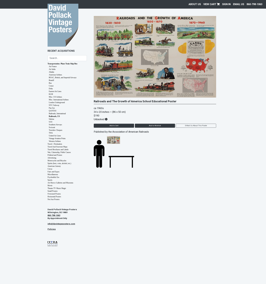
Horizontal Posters (54, 197)
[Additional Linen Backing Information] (106, 119)
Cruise (51, 86)
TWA (51, 133)
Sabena (51, 119)
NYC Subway (54, 105)
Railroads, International (57, 113)
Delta (51, 89)
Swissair (52, 127)
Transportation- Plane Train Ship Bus (62, 64)
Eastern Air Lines (55, 91)
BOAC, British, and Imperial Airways (63, 77)
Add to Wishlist (155, 125)
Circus (50, 169)
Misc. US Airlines (55, 97)
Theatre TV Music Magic (57, 188)
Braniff (51, 80)
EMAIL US (238, 4)
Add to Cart (113, 125)
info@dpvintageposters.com (61, 223)
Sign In (226, 4)
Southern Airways (55, 125)
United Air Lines (55, 136)
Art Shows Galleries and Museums (60, 183)
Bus (50, 83)
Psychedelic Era (53, 177)
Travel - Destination (55, 144)
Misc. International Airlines (59, 100)
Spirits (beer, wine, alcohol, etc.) (59, 163)
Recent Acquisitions (61, 51)
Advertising (52, 158)
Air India (52, 69)
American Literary (54, 166)
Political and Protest (55, 155)
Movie (50, 185)
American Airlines (55, 75)
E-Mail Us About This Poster (196, 125)
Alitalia (51, 72)
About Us (195, 4)
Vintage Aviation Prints (57, 138)
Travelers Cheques (55, 130)
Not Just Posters (54, 199)
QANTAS (52, 111)
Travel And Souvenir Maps (57, 147)
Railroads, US (54, 116)
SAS (50, 122)
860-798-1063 (254, 4)
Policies (52, 229)
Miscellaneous (53, 174)
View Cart (210, 4)
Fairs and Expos (53, 172)
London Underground (57, 102)
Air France (53, 66)
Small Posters (53, 191)
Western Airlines (55, 141)
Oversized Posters (54, 194)
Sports (50, 180)
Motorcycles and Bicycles (57, 161)
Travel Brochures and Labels (58, 149)
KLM (51, 94)
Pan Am (52, 108)
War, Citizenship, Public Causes (59, 152)
